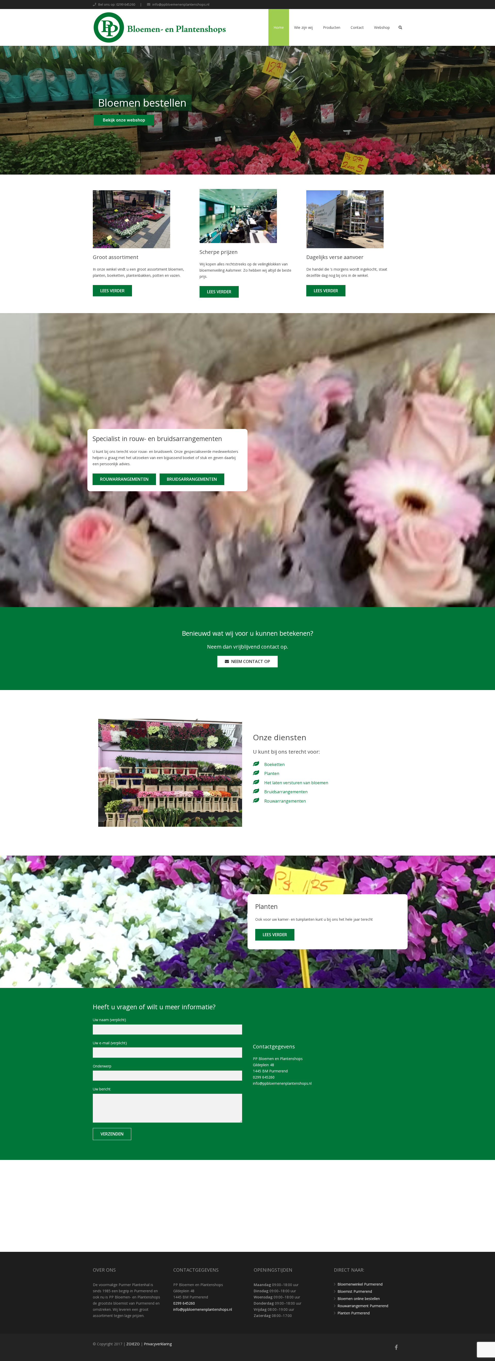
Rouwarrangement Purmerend (362, 1305)
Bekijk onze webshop (124, 120)
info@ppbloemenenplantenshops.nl (180, 4)
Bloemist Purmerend (354, 1291)
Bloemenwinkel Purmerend (360, 1284)
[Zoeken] (400, 27)
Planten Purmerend (353, 1313)
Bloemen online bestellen (358, 1298)
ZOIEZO (133, 1343)
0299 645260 (264, 1077)
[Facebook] (396, 1347)
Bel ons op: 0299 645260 (116, 4)
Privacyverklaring (158, 1343)
